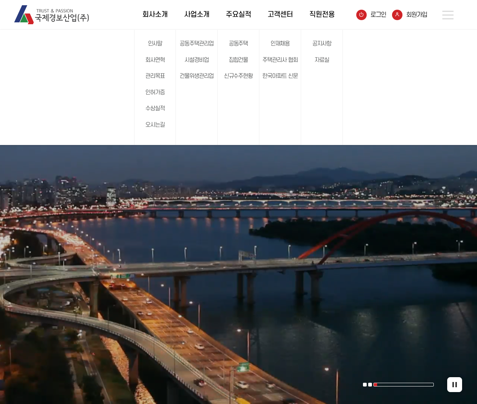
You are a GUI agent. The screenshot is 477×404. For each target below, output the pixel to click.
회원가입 (416, 15)
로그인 (378, 15)
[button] (365, 384)
